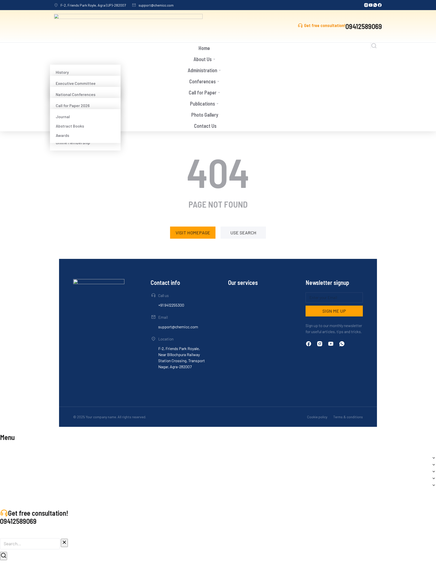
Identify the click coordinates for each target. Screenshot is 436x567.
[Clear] (64, 543)
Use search (243, 232)
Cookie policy (317, 417)
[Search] (3, 556)
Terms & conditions (348, 417)
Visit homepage (193, 232)
